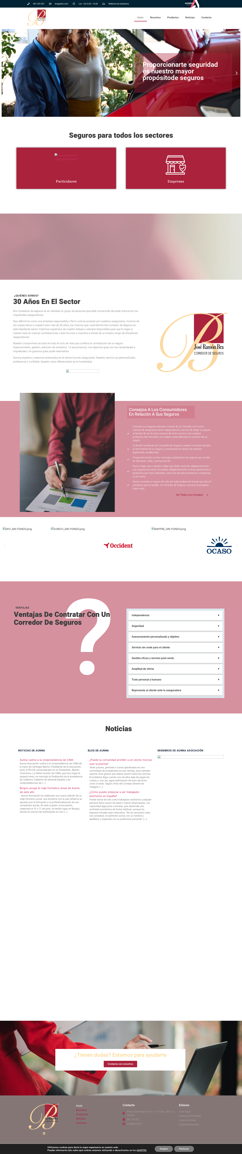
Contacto (206, 17)
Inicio (140, 17)
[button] (5, 73)
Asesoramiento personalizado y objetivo (155, 636)
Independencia (140, 615)
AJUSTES (141, 1150)
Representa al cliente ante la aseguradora (156, 690)
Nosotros (155, 17)
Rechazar (184, 1148)
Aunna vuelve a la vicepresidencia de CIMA (46, 759)
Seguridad (138, 626)
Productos (173, 17)
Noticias (190, 17)
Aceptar (164, 1148)
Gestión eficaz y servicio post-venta (153, 658)
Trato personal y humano (146, 679)
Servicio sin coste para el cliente (151, 647)
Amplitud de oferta (143, 668)
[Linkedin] (44, 1133)
